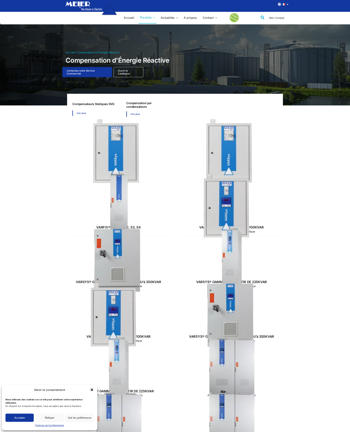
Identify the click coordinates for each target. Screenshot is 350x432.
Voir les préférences (80, 417)
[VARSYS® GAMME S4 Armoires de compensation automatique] (231, 369)
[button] (92, 390)
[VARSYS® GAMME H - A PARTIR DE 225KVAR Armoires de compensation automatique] (118, 369)
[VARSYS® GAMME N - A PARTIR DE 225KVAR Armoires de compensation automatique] (231, 260)
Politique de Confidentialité (49, 425)
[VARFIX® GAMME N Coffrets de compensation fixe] (118, 151)
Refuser (49, 417)
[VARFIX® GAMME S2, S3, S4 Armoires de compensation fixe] (118, 205)
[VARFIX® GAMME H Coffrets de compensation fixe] (231, 151)
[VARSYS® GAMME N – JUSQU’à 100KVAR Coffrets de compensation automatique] (231, 205)
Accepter (19, 417)
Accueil (70, 52)
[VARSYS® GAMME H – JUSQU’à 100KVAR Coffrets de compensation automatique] (118, 314)
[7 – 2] (84, 3)
